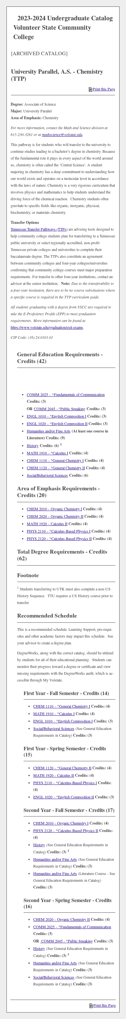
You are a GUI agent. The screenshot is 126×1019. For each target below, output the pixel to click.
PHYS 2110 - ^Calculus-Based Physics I (58, 531)
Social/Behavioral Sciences (47, 475)
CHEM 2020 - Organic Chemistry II (55, 516)
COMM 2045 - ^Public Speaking (59, 408)
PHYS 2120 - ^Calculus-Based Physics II (59, 538)
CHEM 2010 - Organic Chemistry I (54, 508)
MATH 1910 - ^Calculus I (47, 452)
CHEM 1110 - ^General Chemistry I (55, 460)
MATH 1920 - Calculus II (47, 523)
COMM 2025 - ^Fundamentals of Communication (66, 394)
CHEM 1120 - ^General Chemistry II (56, 467)
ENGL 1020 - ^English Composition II (57, 423)
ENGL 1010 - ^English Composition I (56, 416)
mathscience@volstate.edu (62, 134)
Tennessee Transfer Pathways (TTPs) (39, 229)
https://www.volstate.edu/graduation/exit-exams (47, 327)
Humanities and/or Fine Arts (48, 430)
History (32, 445)
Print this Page (104, 88)
